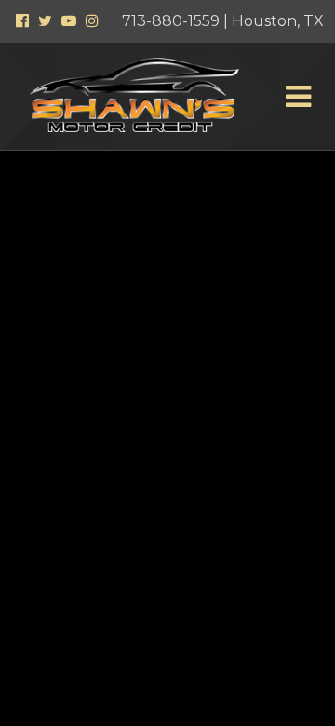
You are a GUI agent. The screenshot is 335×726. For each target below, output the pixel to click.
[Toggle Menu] (297, 96)
